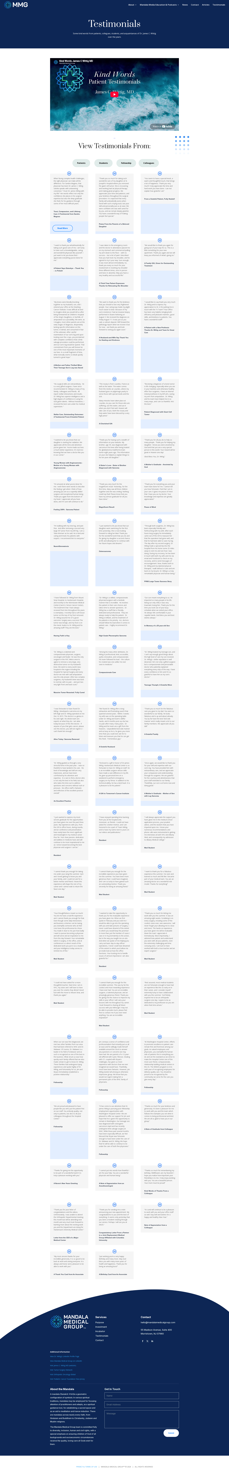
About (131, 5)
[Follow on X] (147, 1341)
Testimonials (219, 5)
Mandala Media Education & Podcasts (158, 5)
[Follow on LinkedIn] (152, 1341)
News (185, 5)
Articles (205, 5)
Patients (81, 163)
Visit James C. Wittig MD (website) (63, 1365)
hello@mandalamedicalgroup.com (158, 1322)
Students (103, 163)
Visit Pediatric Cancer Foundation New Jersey (67, 1379)
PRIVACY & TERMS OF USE (86, 1467)
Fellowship (126, 163)
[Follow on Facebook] (143, 1341)
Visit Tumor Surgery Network (61, 1370)
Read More (62, 228)
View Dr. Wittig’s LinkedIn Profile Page (64, 1356)
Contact (195, 5)
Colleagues (148, 163)
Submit (171, 1433)
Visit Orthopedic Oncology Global (62, 1374)
